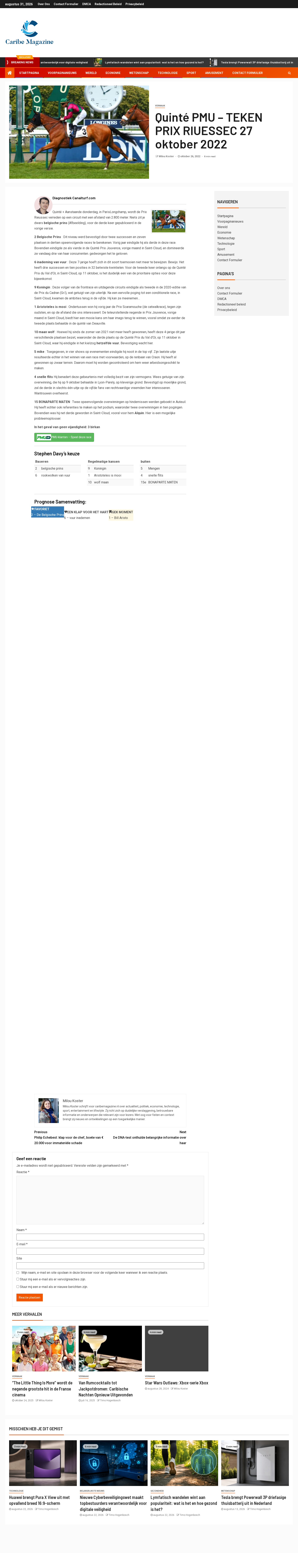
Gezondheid (157, 1491)
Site (19, 1258)
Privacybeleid (134, 4)
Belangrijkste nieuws (92, 1491)
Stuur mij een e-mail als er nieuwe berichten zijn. (54, 1287)
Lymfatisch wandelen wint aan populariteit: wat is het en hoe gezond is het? (117, 62)
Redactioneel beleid (108, 4)
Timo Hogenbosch (110, 1400)
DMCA (86, 4)
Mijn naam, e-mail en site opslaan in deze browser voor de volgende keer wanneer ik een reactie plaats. (94, 1273)
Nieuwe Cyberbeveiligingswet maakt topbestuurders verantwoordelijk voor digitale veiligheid (113, 1503)
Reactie (22, 1172)
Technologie (168, 73)
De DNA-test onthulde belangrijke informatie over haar (149, 1137)
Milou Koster (167, 156)
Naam (21, 1230)
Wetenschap (139, 73)
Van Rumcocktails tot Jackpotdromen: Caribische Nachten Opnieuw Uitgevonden (106, 1388)
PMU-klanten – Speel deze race (71, 437)
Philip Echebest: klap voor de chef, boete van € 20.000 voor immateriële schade (68, 1137)
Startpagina (29, 73)
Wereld (91, 73)
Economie (113, 73)
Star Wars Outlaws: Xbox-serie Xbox (176, 1382)
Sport (191, 73)
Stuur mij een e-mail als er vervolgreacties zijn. (53, 1279)
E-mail (22, 1244)
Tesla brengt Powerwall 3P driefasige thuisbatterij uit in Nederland (227, 62)
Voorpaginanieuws (62, 73)
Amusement (214, 73)
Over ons (44, 4)
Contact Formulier (66, 4)
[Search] (289, 73)
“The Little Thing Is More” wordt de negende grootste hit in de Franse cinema (42, 1388)
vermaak (160, 106)
